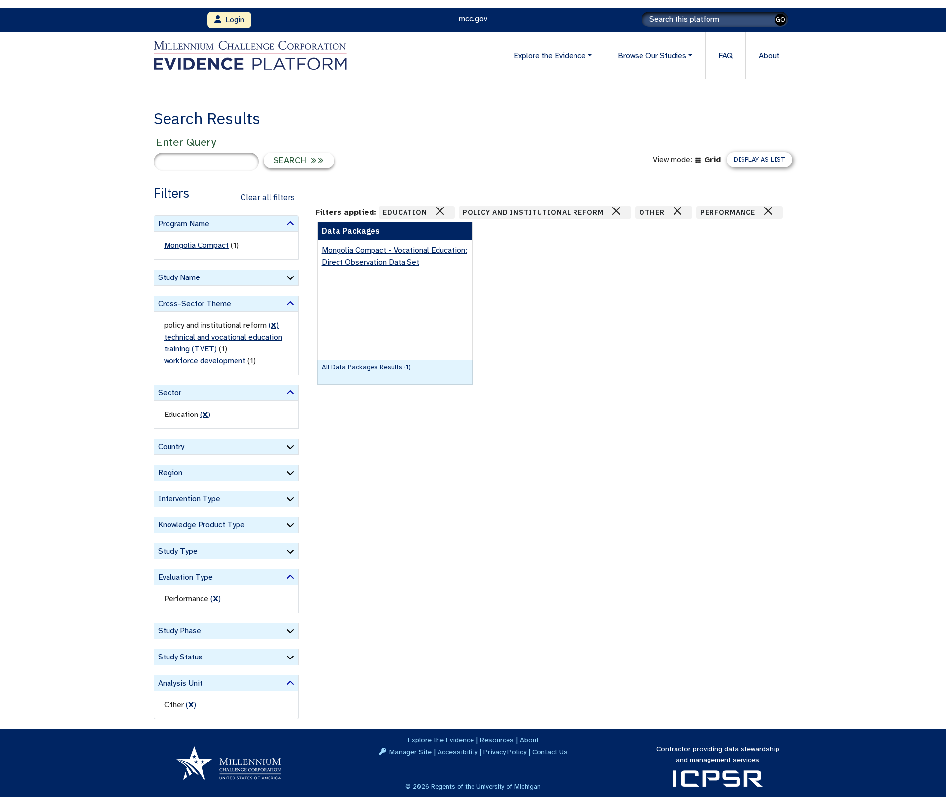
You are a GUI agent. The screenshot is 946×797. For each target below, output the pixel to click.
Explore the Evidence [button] (550, 56)
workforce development (204, 361)
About (769, 56)
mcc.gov (473, 19)
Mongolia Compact (196, 245)
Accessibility (457, 751)
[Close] (440, 211)
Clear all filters (268, 197)
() (274, 325)
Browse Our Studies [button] (652, 56)
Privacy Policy (504, 751)
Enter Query (186, 142)
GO (780, 19)
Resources (497, 739)
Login (232, 20)
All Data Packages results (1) (366, 367)
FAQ (725, 56)
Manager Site (410, 751)
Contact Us (550, 751)
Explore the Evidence (441, 739)
